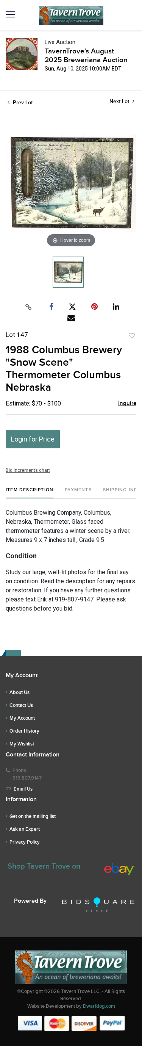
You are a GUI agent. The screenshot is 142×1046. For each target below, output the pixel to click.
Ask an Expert (24, 829)
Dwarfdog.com (99, 1006)
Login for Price (33, 439)
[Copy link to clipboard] (28, 307)
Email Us (23, 789)
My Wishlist (21, 744)
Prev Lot (22, 102)
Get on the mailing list (32, 816)
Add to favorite (131, 336)
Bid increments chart (28, 470)
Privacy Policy (24, 842)
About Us (19, 692)
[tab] (29, 492)
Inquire (127, 403)
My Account (22, 718)
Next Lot (120, 101)
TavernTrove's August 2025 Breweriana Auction (86, 55)
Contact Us (21, 705)
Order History (24, 731)
